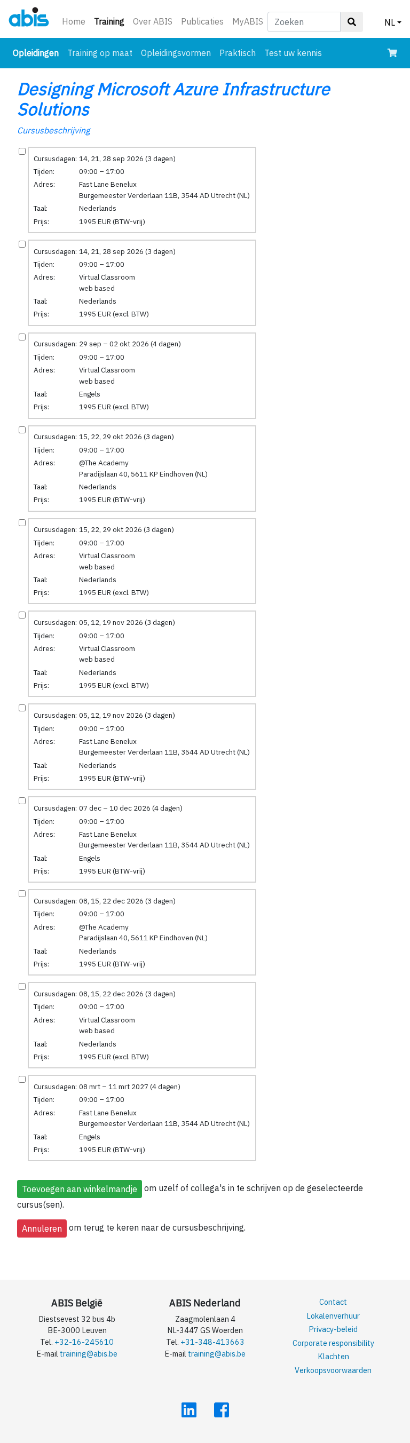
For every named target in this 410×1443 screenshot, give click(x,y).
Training (111, 21)
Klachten (333, 1356)
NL (389, 22)
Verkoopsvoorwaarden (333, 1370)
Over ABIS (152, 21)
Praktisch (237, 52)
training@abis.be (88, 1354)
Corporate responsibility (333, 1343)
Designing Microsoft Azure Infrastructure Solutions (173, 98)
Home (73, 21)
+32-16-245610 (84, 1342)
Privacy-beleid (333, 1329)
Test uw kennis (293, 52)
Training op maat (99, 52)
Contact (333, 1302)
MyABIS (247, 21)
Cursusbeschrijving (53, 130)
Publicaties (202, 21)
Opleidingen (38, 52)
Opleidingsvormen (176, 52)
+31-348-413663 (212, 1342)
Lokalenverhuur (333, 1316)
